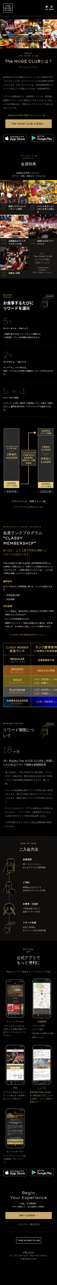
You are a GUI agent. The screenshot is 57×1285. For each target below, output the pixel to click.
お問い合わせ (28, 1252)
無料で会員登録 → (28, 1215)
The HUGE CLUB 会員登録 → (29, 123)
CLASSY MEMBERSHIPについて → (28, 635)
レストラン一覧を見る (28, 1224)
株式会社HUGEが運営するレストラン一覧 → (28, 115)
